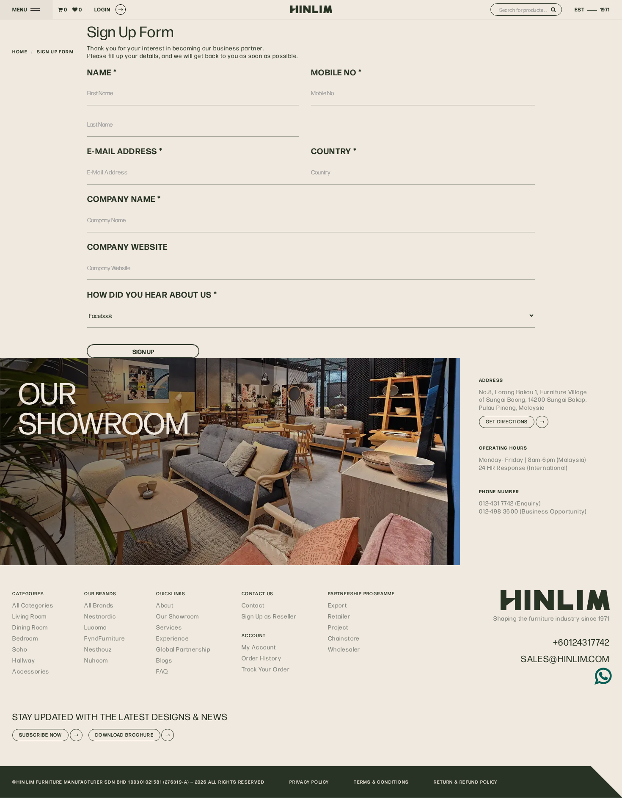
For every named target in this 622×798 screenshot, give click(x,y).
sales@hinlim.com (565, 658)
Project (338, 627)
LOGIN (102, 9)
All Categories (32, 605)
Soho (19, 649)
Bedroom (25, 638)
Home (20, 51)
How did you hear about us (150, 294)
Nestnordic (100, 616)
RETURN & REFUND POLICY (466, 782)
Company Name (121, 198)
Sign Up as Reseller (269, 616)
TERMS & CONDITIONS (381, 782)
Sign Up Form (55, 51)
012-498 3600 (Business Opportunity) (533, 511)
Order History (261, 658)
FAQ (162, 671)
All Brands (98, 605)
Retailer (339, 616)
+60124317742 (581, 642)
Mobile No (334, 71)
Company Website (127, 246)
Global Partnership (183, 649)
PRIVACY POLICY (309, 782)
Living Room (29, 616)
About (164, 605)
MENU (19, 9)
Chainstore (344, 638)
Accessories (30, 671)
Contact (253, 605)
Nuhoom (96, 660)
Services (169, 627)
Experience (172, 638)
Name (99, 71)
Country (331, 150)
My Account (259, 647)
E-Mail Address (122, 150)
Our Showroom (177, 616)
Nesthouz (98, 649)
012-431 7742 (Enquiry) (510, 503)
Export (337, 605)
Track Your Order (266, 669)
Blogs (164, 660)
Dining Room (30, 627)
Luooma (95, 627)
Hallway (23, 660)
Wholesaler (344, 649)
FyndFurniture (104, 638)
